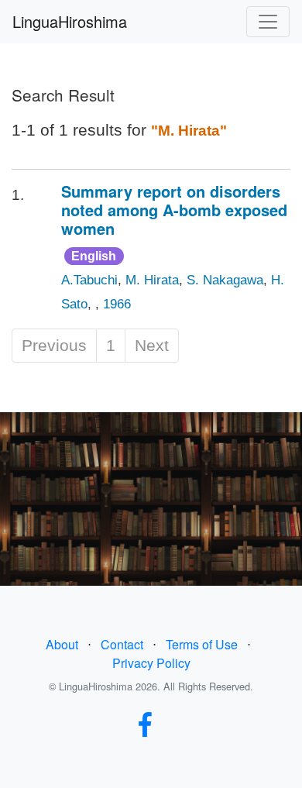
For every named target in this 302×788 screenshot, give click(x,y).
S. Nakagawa (225, 280)
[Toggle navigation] (268, 21)
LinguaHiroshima (69, 21)
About (62, 644)
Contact (122, 644)
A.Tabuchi (89, 280)
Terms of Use (202, 644)
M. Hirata (152, 280)
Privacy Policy (151, 663)
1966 (117, 304)
